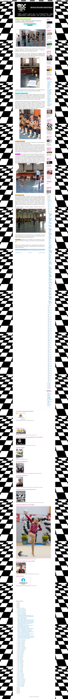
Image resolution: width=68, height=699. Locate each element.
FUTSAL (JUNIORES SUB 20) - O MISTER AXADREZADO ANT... (50, 219)
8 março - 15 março (20, 676)
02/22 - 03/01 (50, 368)
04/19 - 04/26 (50, 354)
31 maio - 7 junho (19, 663)
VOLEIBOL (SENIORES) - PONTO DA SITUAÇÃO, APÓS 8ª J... (50, 251)
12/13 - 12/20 (50, 204)
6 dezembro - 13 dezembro (21, 611)
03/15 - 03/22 (50, 363)
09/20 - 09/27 (50, 317)
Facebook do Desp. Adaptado (49, 92)
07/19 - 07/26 (50, 331)
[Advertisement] (33, 424)
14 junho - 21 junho (19, 661)
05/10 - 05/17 (50, 349)
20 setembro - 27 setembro (21, 647)
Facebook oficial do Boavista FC (49, 104)
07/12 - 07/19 (50, 333)
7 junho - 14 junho (19, 662)
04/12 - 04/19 (50, 356)
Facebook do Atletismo (49, 84)
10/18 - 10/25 (50, 310)
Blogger (38, 696)
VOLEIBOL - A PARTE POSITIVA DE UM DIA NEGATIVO (50, 268)
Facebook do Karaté (49, 97)
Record (48, 403)
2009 (48, 388)
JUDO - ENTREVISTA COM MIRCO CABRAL (50, 255)
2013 (17, 688)
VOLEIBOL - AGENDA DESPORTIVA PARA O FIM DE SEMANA (50, 234)
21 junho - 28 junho (19, 660)
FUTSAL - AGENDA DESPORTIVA (50, 223)
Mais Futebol (49, 398)
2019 (48, 195)
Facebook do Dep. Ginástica (49, 90)
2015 (17, 607)
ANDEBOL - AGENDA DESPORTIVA (50, 226)
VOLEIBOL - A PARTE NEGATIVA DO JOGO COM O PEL (50, 271)
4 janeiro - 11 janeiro (20, 686)
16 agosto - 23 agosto (20, 652)
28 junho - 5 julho (19, 659)
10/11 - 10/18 (50, 312)
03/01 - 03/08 (50, 366)
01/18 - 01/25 (50, 377)
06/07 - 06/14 (50, 342)
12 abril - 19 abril (19, 671)
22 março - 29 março (20, 674)
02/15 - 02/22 (50, 370)
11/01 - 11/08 (50, 307)
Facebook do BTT (49, 89)
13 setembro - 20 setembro (21, 648)
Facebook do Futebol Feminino (49, 93)
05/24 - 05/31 (50, 345)
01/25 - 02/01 (50, 375)
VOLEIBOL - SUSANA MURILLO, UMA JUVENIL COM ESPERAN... (50, 239)
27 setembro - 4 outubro (20, 646)
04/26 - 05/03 (50, 352)
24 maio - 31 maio (19, 664)
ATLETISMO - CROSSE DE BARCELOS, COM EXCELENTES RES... (50, 293)
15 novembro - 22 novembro (21, 614)
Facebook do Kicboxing (49, 98)
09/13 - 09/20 (50, 319)
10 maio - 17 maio (19, 666)
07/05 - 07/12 (50, 335)
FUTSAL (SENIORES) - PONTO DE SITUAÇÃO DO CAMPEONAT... (50, 298)
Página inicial (30, 252)
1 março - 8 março (19, 677)
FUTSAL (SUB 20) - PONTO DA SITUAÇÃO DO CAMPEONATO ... (50, 284)
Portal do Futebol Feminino (49, 402)
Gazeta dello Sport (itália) (49, 397)
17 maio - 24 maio (19, 665)
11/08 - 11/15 (50, 305)
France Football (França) (49, 394)
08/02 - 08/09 (50, 328)
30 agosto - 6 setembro (20, 650)
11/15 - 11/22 (50, 211)
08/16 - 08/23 (50, 326)
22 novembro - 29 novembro (21, 613)
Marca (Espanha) (49, 399)
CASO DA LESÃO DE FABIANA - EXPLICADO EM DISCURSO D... (50, 263)
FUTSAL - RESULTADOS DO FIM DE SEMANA (50, 280)
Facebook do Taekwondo (49, 100)
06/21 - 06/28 (50, 338)
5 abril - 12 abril (19, 672)
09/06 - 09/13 (50, 321)
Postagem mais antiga (42, 252)
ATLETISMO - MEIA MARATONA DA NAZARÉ (50, 259)
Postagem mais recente (18, 252)
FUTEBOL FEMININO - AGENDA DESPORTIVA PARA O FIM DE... (50, 230)
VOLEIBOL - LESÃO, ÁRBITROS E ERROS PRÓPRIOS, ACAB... (50, 276)
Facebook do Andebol (49, 83)
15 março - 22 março (20, 675)
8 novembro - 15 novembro (21, 639)
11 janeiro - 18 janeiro (20, 685)
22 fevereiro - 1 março (20, 678)
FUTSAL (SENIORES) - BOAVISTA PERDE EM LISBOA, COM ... (50, 215)
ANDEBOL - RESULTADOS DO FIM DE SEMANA (50, 302)
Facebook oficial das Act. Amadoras (49, 102)
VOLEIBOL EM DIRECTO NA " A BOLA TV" (50, 248)
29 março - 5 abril (19, 673)
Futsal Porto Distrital (49, 396)
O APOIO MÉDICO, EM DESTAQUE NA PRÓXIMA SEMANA (50, 244)
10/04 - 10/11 (50, 314)
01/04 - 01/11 (50, 380)
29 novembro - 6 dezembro (21, 612)
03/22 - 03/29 (50, 361)
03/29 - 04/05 (50, 359)
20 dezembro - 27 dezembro (21, 609)
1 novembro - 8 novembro (20, 640)
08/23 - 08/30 (50, 324)
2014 (48, 382)
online (47, 183)
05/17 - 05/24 (50, 347)
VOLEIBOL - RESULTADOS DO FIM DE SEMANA (50, 288)
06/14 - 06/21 (50, 340)
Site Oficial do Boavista (49, 105)
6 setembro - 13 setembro (20, 649)
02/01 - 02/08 (50, 373)
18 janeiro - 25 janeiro (20, 684)
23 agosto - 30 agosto (20, 651)
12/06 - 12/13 (50, 206)
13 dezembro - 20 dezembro (21, 610)
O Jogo (48, 400)
